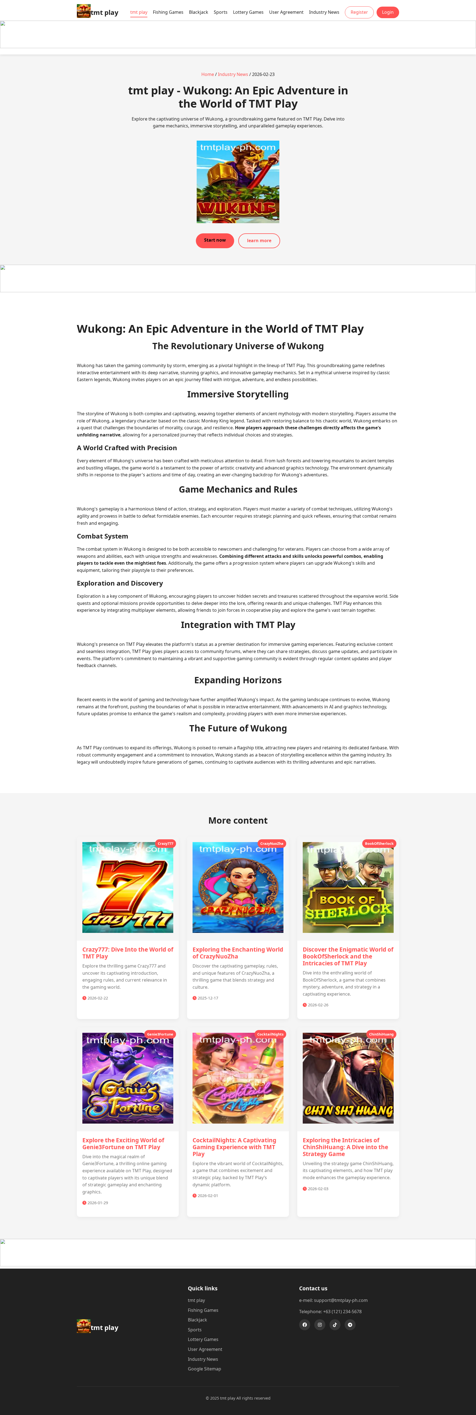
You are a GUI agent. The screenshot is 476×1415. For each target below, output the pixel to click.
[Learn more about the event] (238, 46)
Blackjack (198, 12)
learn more (259, 240)
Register (359, 12)
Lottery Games (248, 12)
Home (207, 74)
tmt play (138, 12)
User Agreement (286, 12)
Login (388, 12)
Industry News (324, 12)
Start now (215, 240)
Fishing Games (168, 12)
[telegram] (350, 1324)
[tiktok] (334, 1324)
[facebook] (304, 1324)
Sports (221, 12)
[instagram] (319, 1324)
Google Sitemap (204, 1369)
